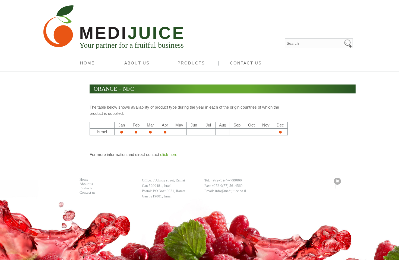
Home (87, 63)
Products (191, 63)
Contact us (246, 63)
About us (137, 63)
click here (168, 154)
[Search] (348, 43)
